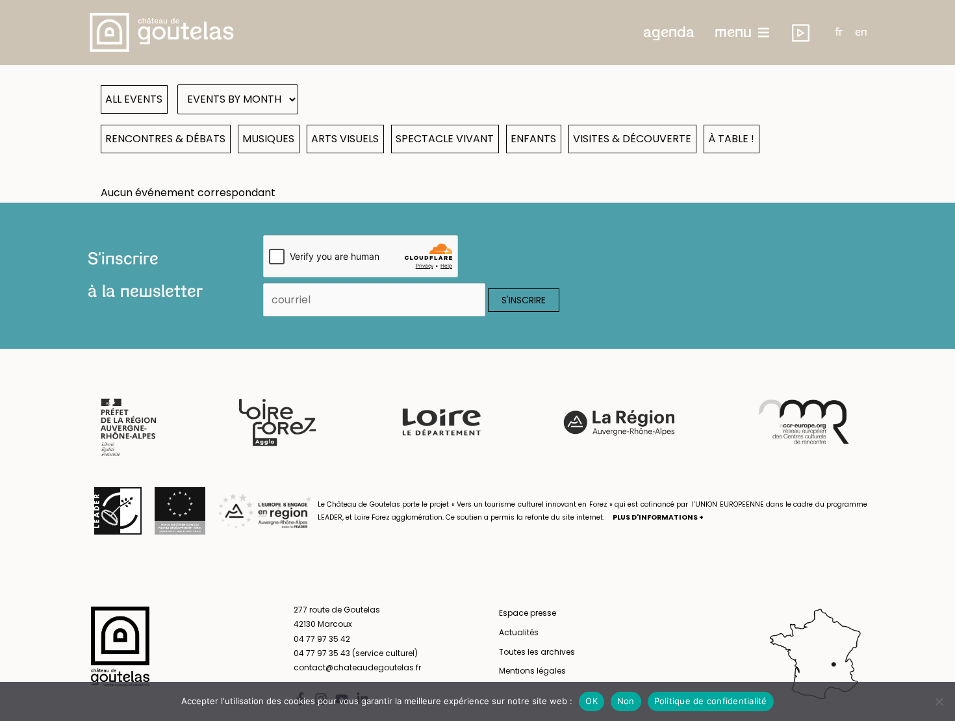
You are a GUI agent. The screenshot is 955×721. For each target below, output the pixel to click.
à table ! (731, 138)
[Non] (938, 701)
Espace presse (527, 612)
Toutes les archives (537, 651)
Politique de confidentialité (710, 701)
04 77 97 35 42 (322, 638)
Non (626, 701)
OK (591, 701)
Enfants (533, 138)
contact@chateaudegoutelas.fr (357, 667)
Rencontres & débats (165, 138)
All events (133, 99)
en (861, 32)
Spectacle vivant (445, 138)
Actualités (519, 632)
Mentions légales (532, 670)
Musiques (268, 138)
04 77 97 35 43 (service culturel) (356, 653)
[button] (669, 32)
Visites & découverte (632, 138)
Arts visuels (345, 138)
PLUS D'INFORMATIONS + (658, 517)
